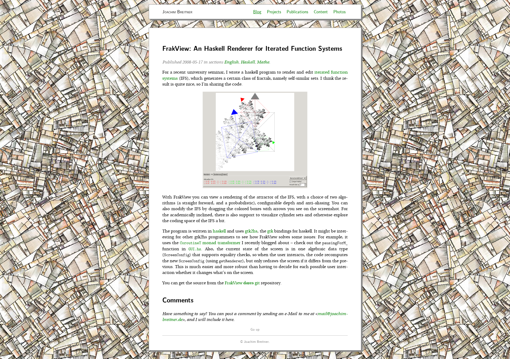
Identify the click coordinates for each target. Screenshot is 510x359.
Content (321, 12)
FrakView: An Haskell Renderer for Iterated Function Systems (252, 48)
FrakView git (242, 283)
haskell (219, 231)
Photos (339, 12)
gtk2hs (251, 231)
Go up (255, 329)
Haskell (248, 62)
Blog (257, 12)
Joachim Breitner (177, 12)
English (231, 62)
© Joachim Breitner (254, 341)
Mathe (263, 62)
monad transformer (210, 242)
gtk (270, 231)
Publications (297, 12)
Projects (274, 12)
